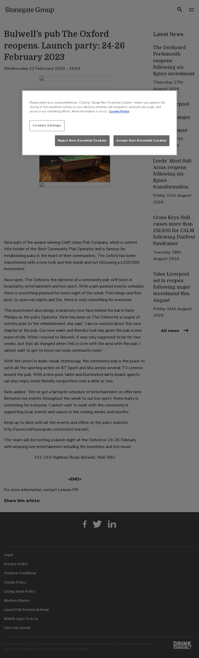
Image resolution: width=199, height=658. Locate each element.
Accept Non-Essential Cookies (141, 141)
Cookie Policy (119, 112)
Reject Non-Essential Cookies (82, 141)
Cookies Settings (47, 126)
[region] (99, 122)
